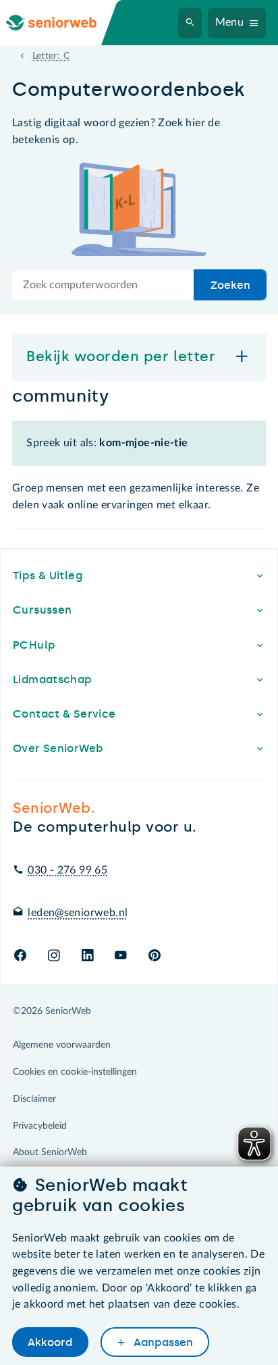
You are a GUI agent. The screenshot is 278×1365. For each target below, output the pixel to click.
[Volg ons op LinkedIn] (87, 956)
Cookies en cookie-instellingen (75, 1072)
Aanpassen (162, 1342)
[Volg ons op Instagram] (54, 956)
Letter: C (51, 56)
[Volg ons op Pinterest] (154, 956)
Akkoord (50, 1342)
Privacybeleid (40, 1126)
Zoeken (230, 285)
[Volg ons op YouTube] (120, 956)
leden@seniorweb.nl (78, 912)
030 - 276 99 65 (67, 870)
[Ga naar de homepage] (62, 22)
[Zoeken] (190, 23)
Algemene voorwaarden (62, 1045)
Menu (229, 22)
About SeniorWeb (50, 1152)
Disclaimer (34, 1099)
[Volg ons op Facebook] (20, 956)
